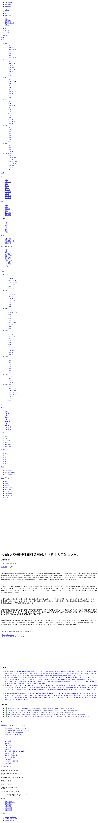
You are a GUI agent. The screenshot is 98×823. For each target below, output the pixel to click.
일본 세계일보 (9, 820)
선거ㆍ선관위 (13, 51)
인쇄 (2, 567)
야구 (6, 224)
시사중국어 (8, 264)
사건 (9, 73)
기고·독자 (11, 167)
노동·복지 (11, 65)
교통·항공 (11, 69)
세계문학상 (8, 804)
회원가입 (8, 15)
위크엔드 (11, 119)
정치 (6, 43)
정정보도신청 (9, 753)
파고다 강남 (9, 260)
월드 (9, 169)
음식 (9, 117)
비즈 (2, 176)
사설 (9, 155)
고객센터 (8, 763)
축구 (6, 226)
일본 (9, 85)
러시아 (10, 95)
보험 (6, 184)
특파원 (10, 93)
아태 (9, 87)
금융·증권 (8, 182)
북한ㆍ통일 (12, 57)
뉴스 (2, 39)
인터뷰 (10, 151)
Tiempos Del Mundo (11, 818)
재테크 (7, 186)
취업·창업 (8, 198)
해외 (9, 75)
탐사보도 (8, 30)
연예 (2, 201)
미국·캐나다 (12, 81)
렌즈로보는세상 (10, 241)
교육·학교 (11, 71)
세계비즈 (8, 4)
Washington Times (10, 817)
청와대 (10, 47)
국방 (9, 55)
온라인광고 (8, 745)
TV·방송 (7, 209)
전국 (6, 125)
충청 (9, 135)
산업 (6, 423)
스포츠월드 (8, 2)
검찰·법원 (11, 63)
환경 (6, 250)
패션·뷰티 (11, 121)
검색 (2, 37)
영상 (2, 246)
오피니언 (8, 153)
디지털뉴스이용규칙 (11, 761)
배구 (6, 230)
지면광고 (8, 743)
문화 (6, 99)
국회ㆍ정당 (12, 49)
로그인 (7, 13)
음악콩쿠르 (8, 808)
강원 (9, 133)
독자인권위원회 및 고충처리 (14, 751)
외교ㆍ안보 (12, 53)
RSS (6, 11)
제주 (9, 141)
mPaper (7, 10)
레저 (9, 113)
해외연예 (8, 215)
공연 (9, 107)
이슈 (2, 173)
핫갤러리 (8, 239)
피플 (6, 143)
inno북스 (7, 254)
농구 (6, 228)
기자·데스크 (12, 159)
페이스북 (8, 21)
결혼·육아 (11, 123)
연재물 (7, 32)
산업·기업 (8, 192)
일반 (9, 45)
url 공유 (10, 567)
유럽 (9, 89)
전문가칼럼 (12, 163)
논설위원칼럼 (13, 161)
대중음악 (8, 213)
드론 (6, 252)
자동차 (7, 194)
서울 (9, 129)
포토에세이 (8, 243)
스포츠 (3, 218)
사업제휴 (8, 749)
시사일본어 (8, 262)
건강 (9, 111)
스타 (6, 207)
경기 (9, 131)
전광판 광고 (9, 747)
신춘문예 (8, 806)
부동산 (7, 188)
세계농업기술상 (10, 802)
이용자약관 (8, 759)
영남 (9, 137)
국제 (6, 77)
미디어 (10, 103)
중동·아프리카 (13, 91)
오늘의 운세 (9, 256)
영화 (6, 211)
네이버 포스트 (9, 23)
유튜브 (7, 25)
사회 (6, 59)
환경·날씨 (11, 67)
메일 (5, 567)
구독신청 (8, 6)
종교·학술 (11, 105)
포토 (2, 235)
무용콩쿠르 (8, 810)
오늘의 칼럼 (12, 157)
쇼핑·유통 (8, 196)
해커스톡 (8, 258)
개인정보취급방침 (11, 755)
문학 (9, 115)
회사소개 (8, 741)
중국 (9, 83)
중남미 (10, 97)
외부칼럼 (11, 165)
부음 (9, 147)
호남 (9, 139)
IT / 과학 (7, 190)
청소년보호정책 (10, 757)
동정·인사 (11, 149)
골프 (6, 232)
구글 (6, 19)
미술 (9, 109)
